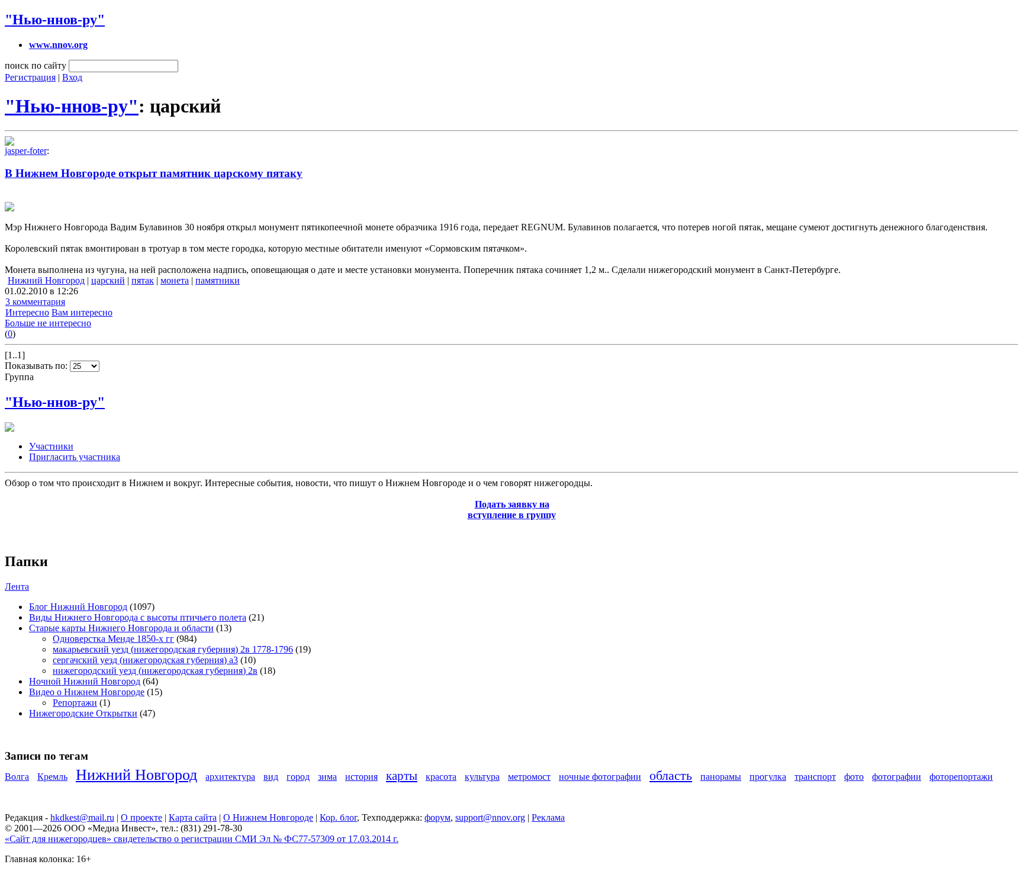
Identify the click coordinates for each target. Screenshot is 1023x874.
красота (441, 777)
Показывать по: (37, 366)
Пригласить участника (74, 457)
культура (482, 777)
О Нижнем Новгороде (268, 817)
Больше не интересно (48, 323)
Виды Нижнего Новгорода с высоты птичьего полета (137, 617)
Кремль (52, 777)
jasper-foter (26, 151)
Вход (72, 77)
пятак (142, 280)
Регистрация (30, 77)
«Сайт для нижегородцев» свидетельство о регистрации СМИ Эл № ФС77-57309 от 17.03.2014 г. (201, 839)
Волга (17, 777)
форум (437, 817)
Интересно (27, 312)
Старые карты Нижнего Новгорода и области (121, 628)
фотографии (896, 777)
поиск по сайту (35, 65)
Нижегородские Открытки (83, 713)
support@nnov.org (490, 817)
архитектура (230, 777)
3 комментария (35, 302)
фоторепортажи (961, 777)
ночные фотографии (600, 777)
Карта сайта (193, 817)
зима (327, 777)
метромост (529, 777)
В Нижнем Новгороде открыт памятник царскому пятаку (154, 173)
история (361, 777)
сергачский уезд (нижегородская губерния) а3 (145, 660)
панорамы (720, 777)
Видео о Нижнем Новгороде (86, 692)
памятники (217, 280)
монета (174, 280)
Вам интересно (82, 312)
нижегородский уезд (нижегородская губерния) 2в (155, 671)
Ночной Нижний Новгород (84, 681)
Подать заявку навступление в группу (512, 509)
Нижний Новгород (46, 280)
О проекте (141, 817)
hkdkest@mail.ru (82, 817)
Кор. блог (338, 817)
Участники (51, 446)
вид (270, 777)
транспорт (815, 777)
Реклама (548, 817)
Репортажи (75, 703)
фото (854, 777)
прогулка (767, 777)
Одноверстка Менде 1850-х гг (113, 639)
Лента (17, 586)
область (670, 775)
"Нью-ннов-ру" (55, 19)
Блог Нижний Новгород (78, 607)
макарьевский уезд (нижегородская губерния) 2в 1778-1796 (173, 649)
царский (108, 280)
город (298, 777)
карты (401, 775)
